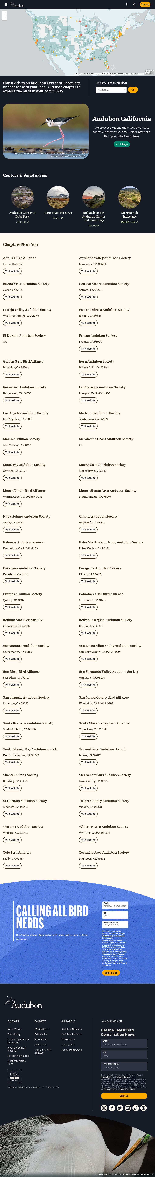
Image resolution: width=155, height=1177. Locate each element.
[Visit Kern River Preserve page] (58, 205)
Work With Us (42, 1029)
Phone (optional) (111, 922)
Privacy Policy (111, 963)
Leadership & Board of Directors (18, 1041)
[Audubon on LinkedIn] (128, 1108)
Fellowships (41, 1034)
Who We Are (14, 1029)
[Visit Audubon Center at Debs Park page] (22, 205)
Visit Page (122, 144)
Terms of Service (123, 1077)
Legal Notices (35, 1087)
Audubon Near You (71, 1029)
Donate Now (68, 1039)
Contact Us (40, 1044)
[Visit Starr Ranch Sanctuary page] (129, 205)
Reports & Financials (19, 1055)
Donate (145, 4)
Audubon (16, 4)
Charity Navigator (14, 1076)
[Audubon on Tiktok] (135, 1108)
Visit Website (12, 271)
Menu (6, 5)
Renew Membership (71, 1049)
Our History (14, 1034)
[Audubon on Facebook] (112, 1108)
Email (106, 903)
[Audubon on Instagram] (104, 1108)
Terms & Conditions (127, 1089)
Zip (105, 913)
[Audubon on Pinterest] (143, 1108)
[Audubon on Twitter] (120, 1108)
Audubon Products (71, 1034)
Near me (127, 4)
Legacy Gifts (68, 1044)
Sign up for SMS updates (43, 1051)
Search (134, 4)
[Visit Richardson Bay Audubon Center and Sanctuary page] (94, 205)
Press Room (41, 1039)
